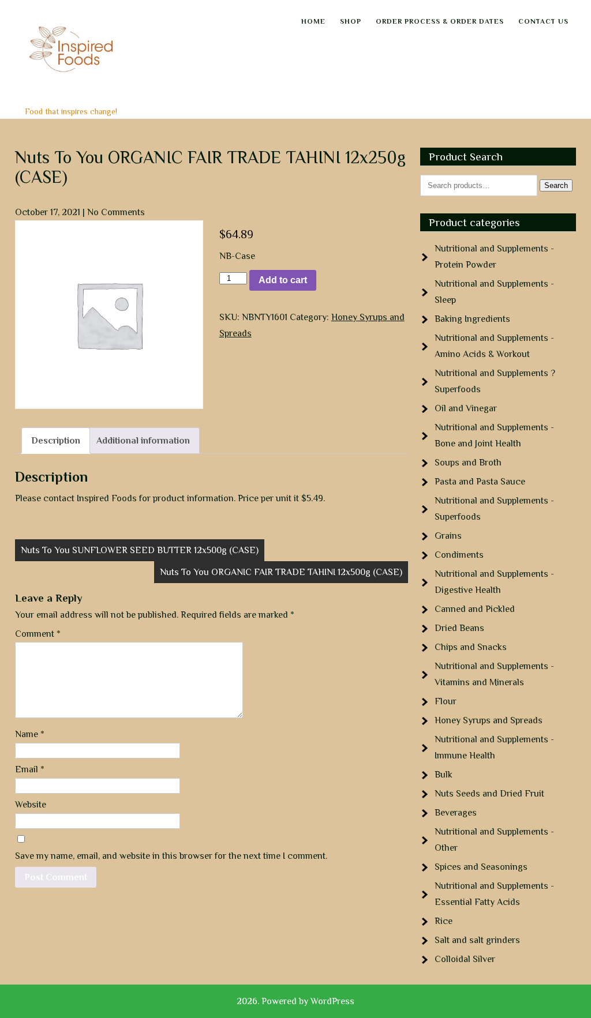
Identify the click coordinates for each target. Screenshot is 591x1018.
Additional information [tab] (143, 440)
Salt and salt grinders (477, 940)
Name (29, 734)
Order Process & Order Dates (440, 21)
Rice (443, 921)
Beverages (456, 812)
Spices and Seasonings (481, 867)
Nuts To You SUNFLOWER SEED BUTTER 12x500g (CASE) (140, 550)
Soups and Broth (468, 462)
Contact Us (543, 21)
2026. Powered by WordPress (295, 1001)
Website (30, 804)
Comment (38, 634)
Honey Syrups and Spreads (489, 720)
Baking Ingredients (472, 319)
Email (29, 769)
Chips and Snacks (471, 647)
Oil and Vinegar (466, 408)
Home (313, 21)
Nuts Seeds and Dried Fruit (489, 793)
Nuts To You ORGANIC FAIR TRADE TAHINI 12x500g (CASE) (281, 572)
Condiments (459, 555)
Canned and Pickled (475, 609)
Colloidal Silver (465, 959)
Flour (446, 701)
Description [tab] (55, 440)
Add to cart (283, 280)
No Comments (116, 212)
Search (556, 185)
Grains (448, 536)
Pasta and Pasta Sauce (480, 481)
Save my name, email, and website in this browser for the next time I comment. (171, 856)
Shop (350, 21)
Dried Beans (459, 628)
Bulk (443, 774)
